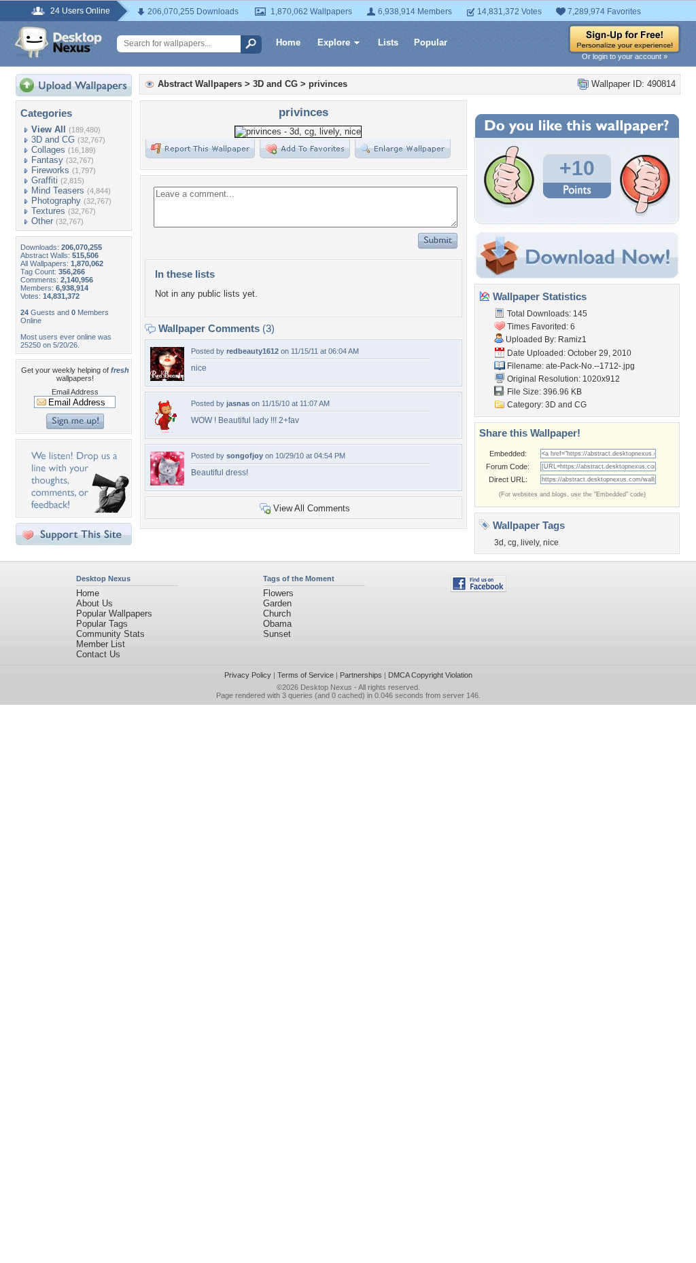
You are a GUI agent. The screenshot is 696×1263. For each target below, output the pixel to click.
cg (512, 542)
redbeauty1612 (252, 351)
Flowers (278, 593)
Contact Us (98, 654)
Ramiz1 (572, 339)
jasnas (237, 403)
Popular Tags (102, 624)
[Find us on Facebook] (478, 589)
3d (499, 542)
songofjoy (244, 456)
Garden (277, 603)
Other (42, 221)
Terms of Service (305, 675)
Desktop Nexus (326, 687)
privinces (328, 84)
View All (48, 129)
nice (551, 542)
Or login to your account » (624, 56)
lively (530, 542)
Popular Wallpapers (114, 613)
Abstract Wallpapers (200, 84)
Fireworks (50, 170)
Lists (388, 42)
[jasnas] (167, 430)
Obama (277, 624)
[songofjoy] (167, 482)
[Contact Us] (78, 510)
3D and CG (53, 139)
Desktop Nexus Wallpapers (58, 42)
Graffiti (44, 180)
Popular (430, 42)
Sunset (277, 634)
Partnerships (361, 675)
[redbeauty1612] (167, 378)
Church (277, 613)
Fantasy (47, 160)
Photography (56, 201)
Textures (48, 211)
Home (288, 42)
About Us (94, 603)
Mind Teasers (57, 190)
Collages (48, 150)
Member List (100, 644)
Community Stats (110, 634)
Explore (333, 42)
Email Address (75, 392)
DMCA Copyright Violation (430, 675)
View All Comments (311, 508)
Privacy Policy (247, 675)
